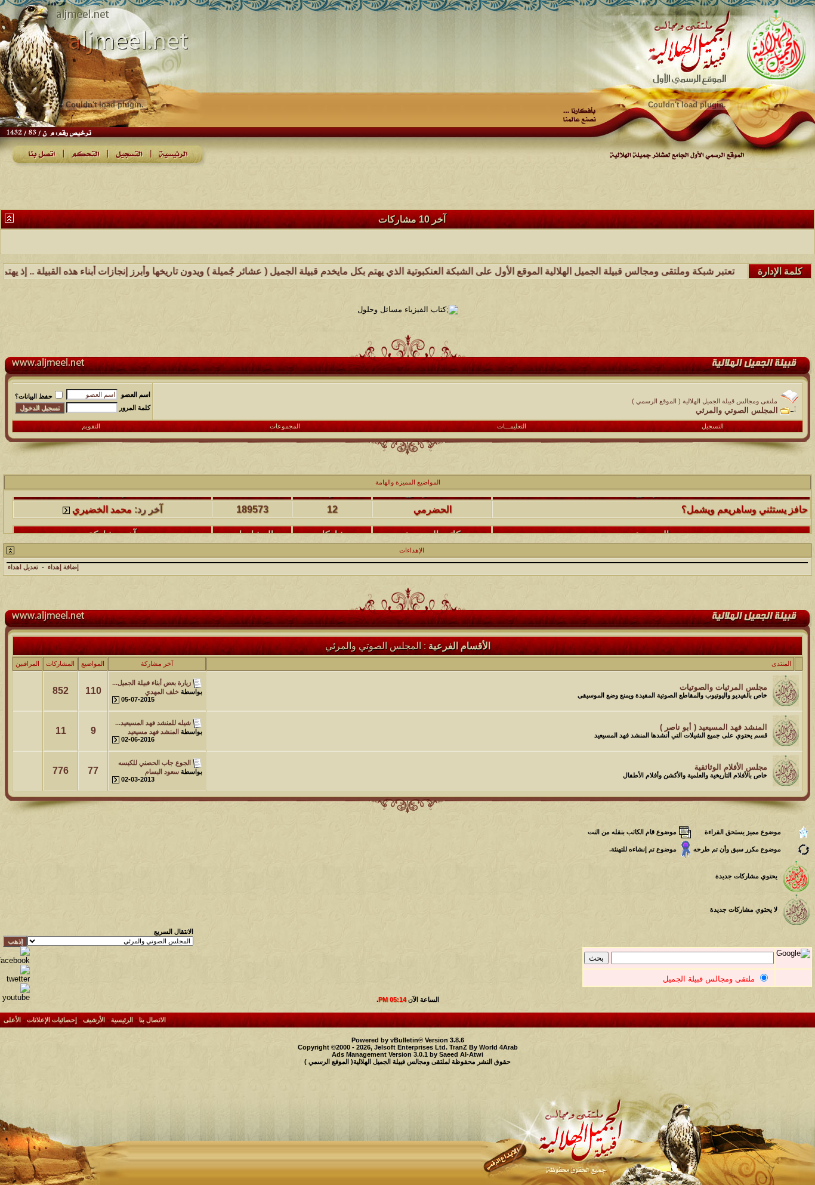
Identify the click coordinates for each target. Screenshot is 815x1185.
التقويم (91, 426)
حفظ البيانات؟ (34, 396)
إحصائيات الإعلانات (52, 1019)
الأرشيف (94, 1019)
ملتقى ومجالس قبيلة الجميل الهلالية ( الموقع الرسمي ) (704, 401)
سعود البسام (162, 771)
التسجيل (713, 426)
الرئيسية (122, 1019)
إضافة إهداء (63, 566)
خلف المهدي (162, 691)
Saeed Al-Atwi (461, 1054)
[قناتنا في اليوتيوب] (15, 997)
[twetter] (15, 978)
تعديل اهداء (23, 566)
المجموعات (285, 426)
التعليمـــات (511, 426)
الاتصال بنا (152, 1019)
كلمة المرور (134, 407)
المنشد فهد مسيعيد (153, 731)
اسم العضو (135, 394)
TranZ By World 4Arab (483, 1047)
